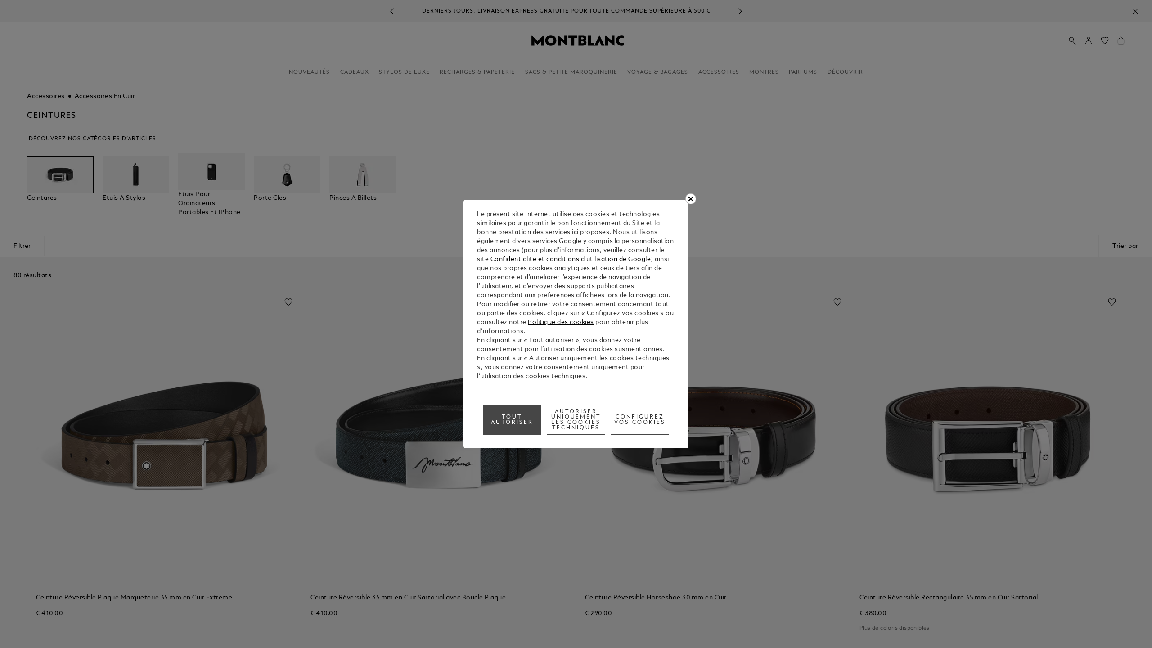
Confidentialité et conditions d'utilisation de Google (570, 259)
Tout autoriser (512, 419)
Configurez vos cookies (640, 419)
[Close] (690, 199)
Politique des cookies (561, 322)
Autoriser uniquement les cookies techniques (576, 420)
